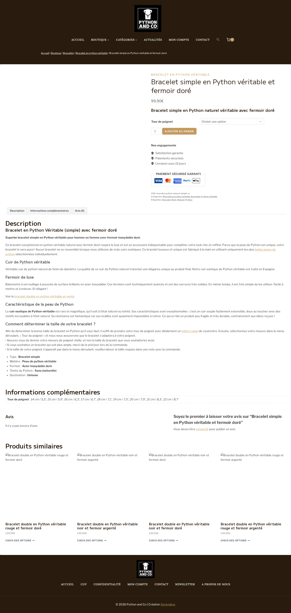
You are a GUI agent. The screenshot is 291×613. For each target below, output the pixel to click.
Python (188, 200)
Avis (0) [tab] (79, 210)
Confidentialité (107, 584)
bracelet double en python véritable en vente (44, 296)
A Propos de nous (216, 584)
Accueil (77, 39)
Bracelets (195, 196)
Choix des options (18, 540)
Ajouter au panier (179, 131)
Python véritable (209, 196)
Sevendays (168, 604)
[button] (218, 39)
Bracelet (166, 200)
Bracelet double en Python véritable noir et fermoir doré (179, 525)
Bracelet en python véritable (180, 74)
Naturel (180, 200)
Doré (174, 200)
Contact (203, 39)
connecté (202, 429)
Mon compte (179, 39)
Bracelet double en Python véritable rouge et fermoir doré (35, 525)
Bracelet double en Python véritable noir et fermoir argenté (107, 525)
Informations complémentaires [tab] (49, 210)
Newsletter (185, 584)
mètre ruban (190, 331)
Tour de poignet (162, 121)
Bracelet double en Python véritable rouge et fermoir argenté (251, 525)
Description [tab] (17, 210)
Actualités (153, 39)
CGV (84, 584)
